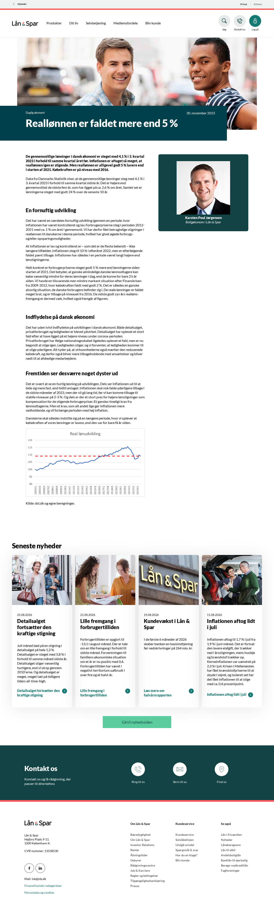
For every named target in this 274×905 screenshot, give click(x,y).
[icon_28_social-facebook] (29, 868)
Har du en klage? (186, 855)
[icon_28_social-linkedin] (40, 868)
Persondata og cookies (39, 892)
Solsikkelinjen (185, 840)
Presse (134, 886)
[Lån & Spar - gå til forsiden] (25, 23)
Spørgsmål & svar (187, 850)
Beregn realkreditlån (234, 865)
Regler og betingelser (144, 875)
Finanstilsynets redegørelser (43, 885)
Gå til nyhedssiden (137, 722)
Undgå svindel (185, 845)
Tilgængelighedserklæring (147, 881)
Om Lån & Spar (140, 840)
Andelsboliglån (231, 855)
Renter (134, 850)
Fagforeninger (230, 870)
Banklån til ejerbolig (234, 860)
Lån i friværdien (231, 834)
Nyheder (226, 840)
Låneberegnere (231, 845)
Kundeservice (185, 834)
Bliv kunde (182, 860)
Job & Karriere (140, 870)
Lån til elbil (228, 850)
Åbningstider (139, 855)
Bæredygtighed (140, 834)
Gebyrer (135, 860)
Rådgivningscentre (142, 865)
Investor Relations (142, 845)
